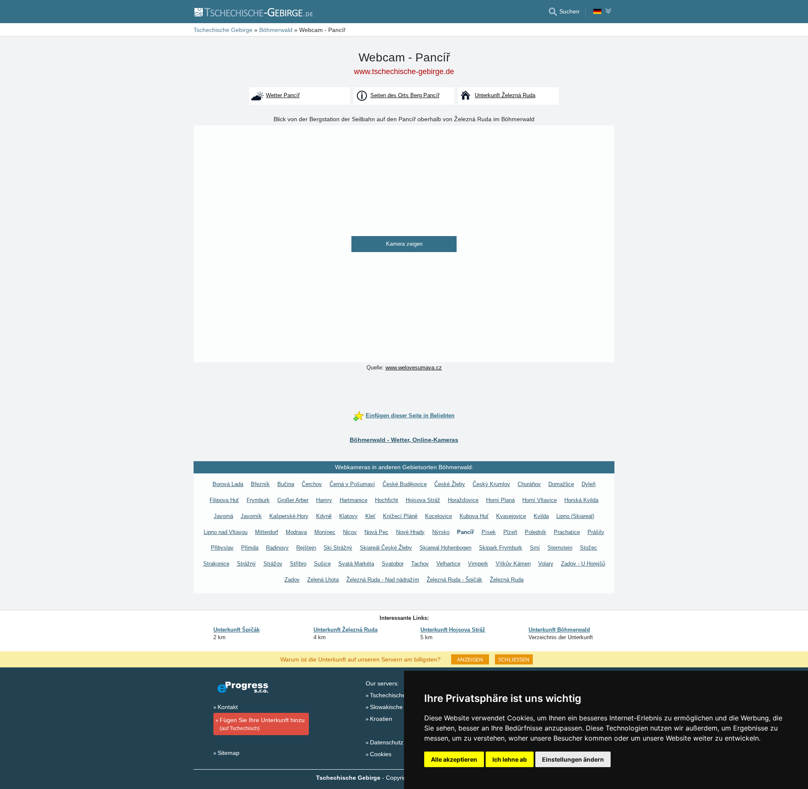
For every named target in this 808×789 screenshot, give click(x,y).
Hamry (324, 500)
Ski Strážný (338, 548)
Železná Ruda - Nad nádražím (382, 579)
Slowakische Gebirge (398, 707)
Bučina (285, 484)
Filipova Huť (224, 500)
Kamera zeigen (404, 244)
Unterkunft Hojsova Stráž (452, 630)
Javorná (223, 516)
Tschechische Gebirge (399, 695)
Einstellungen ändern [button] (573, 759)
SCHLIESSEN (513, 659)
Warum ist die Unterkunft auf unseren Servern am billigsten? (360, 659)
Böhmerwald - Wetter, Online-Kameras (404, 439)
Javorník (251, 516)
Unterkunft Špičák (236, 630)
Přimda (249, 548)
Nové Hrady (410, 532)
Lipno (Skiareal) (575, 516)
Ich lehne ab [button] (509, 759)
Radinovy (277, 548)
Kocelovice (438, 516)
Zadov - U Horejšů (583, 564)
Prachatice (567, 532)
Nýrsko (440, 532)
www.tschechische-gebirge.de (404, 71)
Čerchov (312, 484)
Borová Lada (228, 484)
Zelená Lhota (323, 579)
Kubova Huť (474, 516)
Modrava (296, 532)
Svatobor (393, 564)
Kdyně (324, 516)
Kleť (370, 516)
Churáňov (529, 484)
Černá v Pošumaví (352, 484)
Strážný (246, 564)
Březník (260, 484)
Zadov (292, 579)
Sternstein (560, 548)
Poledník (535, 532)
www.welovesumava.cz (413, 367)
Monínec (324, 532)
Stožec (588, 548)
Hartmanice (353, 500)
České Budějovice (405, 484)
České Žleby (449, 484)
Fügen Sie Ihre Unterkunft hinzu (262, 724)
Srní (535, 548)
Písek (488, 532)
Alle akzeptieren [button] (454, 759)
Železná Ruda (507, 579)
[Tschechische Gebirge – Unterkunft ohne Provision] (253, 11)
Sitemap (228, 752)
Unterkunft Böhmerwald (559, 630)
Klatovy (348, 516)
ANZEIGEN (470, 659)
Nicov (350, 532)
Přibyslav (222, 548)
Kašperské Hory (288, 516)
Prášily (595, 532)
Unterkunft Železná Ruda (345, 630)
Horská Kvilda (581, 500)
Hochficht (386, 500)
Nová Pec (376, 532)
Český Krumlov (491, 484)
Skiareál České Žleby (386, 548)
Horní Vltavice (539, 500)
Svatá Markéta (356, 564)
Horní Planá (500, 500)
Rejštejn (306, 548)
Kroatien (381, 718)
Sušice (322, 564)
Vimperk (478, 564)
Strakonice (216, 564)
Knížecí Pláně (400, 516)
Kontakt (228, 707)
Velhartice (448, 564)
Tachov (420, 564)
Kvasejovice (511, 516)
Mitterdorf (266, 532)
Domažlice (561, 484)
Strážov (272, 564)
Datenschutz (386, 742)
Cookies (380, 754)
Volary (545, 564)
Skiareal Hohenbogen (445, 548)
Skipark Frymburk (500, 548)
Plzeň (510, 532)
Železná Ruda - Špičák (454, 579)
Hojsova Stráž (423, 500)
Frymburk (258, 500)
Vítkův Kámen (513, 564)
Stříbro (298, 564)
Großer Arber (292, 500)
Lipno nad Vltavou (225, 532)
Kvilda (541, 516)
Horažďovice (463, 500)
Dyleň (588, 484)
